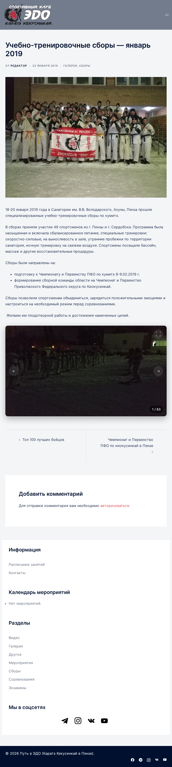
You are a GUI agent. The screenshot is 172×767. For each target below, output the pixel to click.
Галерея (70, 65)
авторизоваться (114, 505)
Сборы (84, 65)
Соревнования (21, 679)
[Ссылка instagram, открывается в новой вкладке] (148, 759)
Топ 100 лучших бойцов (43, 439)
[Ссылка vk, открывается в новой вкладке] (157, 759)
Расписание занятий (27, 564)
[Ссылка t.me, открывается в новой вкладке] (140, 759)
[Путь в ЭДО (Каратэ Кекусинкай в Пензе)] (27, 14)
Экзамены (17, 688)
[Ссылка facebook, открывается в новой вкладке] (132, 759)
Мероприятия (21, 662)
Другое (15, 654)
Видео (14, 637)
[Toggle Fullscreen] (158, 334)
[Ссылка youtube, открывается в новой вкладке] (165, 759)
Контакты (17, 572)
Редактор (19, 65)
